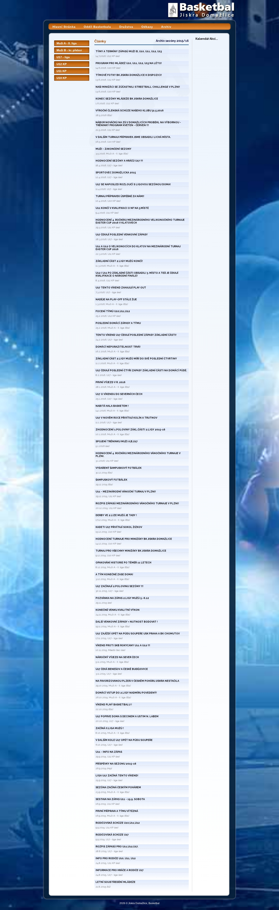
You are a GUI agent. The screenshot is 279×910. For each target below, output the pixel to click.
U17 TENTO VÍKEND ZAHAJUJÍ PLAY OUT (121, 287)
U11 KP (61, 71)
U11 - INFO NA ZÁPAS (109, 751)
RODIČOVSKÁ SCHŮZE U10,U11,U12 (118, 822)
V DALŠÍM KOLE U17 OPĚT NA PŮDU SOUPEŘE (124, 740)
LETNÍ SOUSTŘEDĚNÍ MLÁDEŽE (115, 882)
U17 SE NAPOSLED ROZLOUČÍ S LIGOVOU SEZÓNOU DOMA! (133, 184)
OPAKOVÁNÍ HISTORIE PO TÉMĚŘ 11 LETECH (123, 562)
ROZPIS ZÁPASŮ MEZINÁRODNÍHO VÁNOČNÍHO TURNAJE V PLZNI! (137, 503)
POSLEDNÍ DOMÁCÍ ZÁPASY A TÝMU (118, 323)
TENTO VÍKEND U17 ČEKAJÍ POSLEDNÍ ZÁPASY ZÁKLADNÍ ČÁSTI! (136, 335)
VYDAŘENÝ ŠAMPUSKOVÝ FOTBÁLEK (119, 468)
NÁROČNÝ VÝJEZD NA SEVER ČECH (117, 657)
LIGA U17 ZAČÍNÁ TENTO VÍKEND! (117, 775)
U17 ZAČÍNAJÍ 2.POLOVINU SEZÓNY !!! (119, 586)
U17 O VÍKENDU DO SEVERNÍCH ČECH (119, 394)
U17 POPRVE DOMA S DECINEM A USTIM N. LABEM (127, 716)
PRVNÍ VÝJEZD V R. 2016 (110, 382)
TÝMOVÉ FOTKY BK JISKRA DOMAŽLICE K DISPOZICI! (129, 75)
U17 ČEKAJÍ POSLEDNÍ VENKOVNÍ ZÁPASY (122, 234)
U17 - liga (63, 57)
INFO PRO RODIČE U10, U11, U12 (116, 858)
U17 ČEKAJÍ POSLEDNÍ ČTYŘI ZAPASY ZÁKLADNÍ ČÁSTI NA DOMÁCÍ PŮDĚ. (141, 370)
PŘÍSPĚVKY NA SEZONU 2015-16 (116, 763)
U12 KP (62, 64)
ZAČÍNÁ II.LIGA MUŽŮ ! (110, 728)
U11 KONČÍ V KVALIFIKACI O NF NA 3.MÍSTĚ (122, 208)
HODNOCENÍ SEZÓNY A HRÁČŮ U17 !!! (119, 160)
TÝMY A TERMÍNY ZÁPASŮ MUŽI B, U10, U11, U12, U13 (129, 51)
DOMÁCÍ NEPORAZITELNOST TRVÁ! (118, 346)
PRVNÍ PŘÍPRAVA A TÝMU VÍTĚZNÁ (117, 811)
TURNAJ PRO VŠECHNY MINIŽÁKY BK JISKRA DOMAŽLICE (131, 550)
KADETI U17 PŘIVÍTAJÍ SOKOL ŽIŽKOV (119, 527)
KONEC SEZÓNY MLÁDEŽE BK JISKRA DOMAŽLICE (127, 98)
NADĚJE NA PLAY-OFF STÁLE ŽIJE (116, 299)
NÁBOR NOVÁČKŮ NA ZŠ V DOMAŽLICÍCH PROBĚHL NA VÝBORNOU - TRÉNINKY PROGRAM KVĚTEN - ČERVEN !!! (138, 124)
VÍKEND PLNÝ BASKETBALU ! (114, 704)
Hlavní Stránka (64, 26)
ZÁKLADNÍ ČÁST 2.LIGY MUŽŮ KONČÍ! (119, 261)
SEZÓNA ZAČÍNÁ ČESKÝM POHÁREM (118, 787)
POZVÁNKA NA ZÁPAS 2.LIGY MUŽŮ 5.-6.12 (122, 598)
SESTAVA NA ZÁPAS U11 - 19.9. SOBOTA (120, 799)
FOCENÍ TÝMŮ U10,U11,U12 (113, 311)
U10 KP (62, 78)
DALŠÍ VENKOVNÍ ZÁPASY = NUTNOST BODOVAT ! (127, 621)
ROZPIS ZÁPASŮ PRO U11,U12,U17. (117, 846)
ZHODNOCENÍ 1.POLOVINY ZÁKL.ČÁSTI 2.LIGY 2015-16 (130, 429)
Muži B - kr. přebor (69, 50)
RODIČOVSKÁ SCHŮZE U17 (112, 834)
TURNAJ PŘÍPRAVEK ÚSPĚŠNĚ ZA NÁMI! (120, 196)
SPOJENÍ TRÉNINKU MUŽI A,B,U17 (117, 441)
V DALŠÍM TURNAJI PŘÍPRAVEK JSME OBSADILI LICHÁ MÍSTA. (133, 137)
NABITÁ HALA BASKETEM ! (112, 406)
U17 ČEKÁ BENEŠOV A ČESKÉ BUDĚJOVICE (122, 669)
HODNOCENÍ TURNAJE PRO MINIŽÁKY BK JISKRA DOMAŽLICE (134, 539)
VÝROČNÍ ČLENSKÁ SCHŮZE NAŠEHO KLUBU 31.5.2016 (130, 110)
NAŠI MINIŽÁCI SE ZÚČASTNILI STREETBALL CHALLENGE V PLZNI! (138, 86)
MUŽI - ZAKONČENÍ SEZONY (113, 148)
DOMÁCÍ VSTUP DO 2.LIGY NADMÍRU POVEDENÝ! (126, 692)
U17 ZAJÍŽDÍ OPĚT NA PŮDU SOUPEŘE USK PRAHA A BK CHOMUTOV (138, 633)
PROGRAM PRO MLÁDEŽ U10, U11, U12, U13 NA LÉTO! (129, 63)
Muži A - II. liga (67, 43)
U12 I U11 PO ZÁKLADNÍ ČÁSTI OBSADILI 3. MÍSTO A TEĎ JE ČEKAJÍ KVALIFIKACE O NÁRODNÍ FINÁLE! (137, 274)
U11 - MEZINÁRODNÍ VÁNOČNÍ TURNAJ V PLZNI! (126, 491)
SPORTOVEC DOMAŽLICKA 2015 (116, 172)
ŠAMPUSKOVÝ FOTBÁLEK (111, 479)
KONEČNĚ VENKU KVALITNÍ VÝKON (118, 610)
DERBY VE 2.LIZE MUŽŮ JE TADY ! (116, 515)
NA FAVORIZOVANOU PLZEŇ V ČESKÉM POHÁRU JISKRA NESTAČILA (137, 680)
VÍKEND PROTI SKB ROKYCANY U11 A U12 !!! (123, 645)
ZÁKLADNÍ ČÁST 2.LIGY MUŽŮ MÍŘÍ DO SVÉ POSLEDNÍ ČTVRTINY (136, 358)
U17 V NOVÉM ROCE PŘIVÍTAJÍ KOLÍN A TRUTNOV (126, 417)
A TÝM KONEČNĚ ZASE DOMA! (114, 574)
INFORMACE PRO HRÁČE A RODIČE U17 (120, 870)
